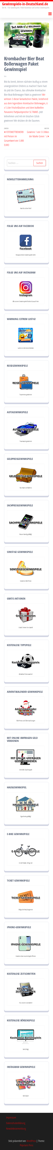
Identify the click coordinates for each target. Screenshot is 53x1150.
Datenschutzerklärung (15, 1123)
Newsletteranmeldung (16, 1128)
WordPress (31, 1141)
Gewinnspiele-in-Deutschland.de (25, 3)
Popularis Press (26, 1145)
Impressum (11, 1117)
